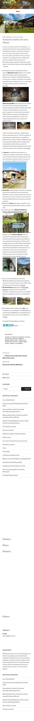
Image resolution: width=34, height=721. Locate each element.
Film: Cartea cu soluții (9, 426)
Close (4, 448)
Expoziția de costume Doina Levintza (14, 466)
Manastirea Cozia (11, 340)
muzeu (23, 285)
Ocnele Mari (22, 341)
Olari (7, 343)
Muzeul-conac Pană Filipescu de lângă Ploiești (17, 459)
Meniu (18, 11)
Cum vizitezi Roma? (9, 400)
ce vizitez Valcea (11, 338)
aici (29, 148)
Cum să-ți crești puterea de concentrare (15, 441)
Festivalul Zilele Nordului (10, 475)
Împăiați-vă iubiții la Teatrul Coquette (14, 434)
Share (16, 325)
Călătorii (8, 334)
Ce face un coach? (8, 430)
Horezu (21, 338)
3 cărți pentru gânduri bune (11, 455)
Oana (21, 37)
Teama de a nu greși (9, 444)
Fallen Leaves (7, 437)
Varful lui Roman (16, 343)
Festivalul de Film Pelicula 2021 (12, 462)
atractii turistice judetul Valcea (17, 337)
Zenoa (7, 2)
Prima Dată (6, 451)
